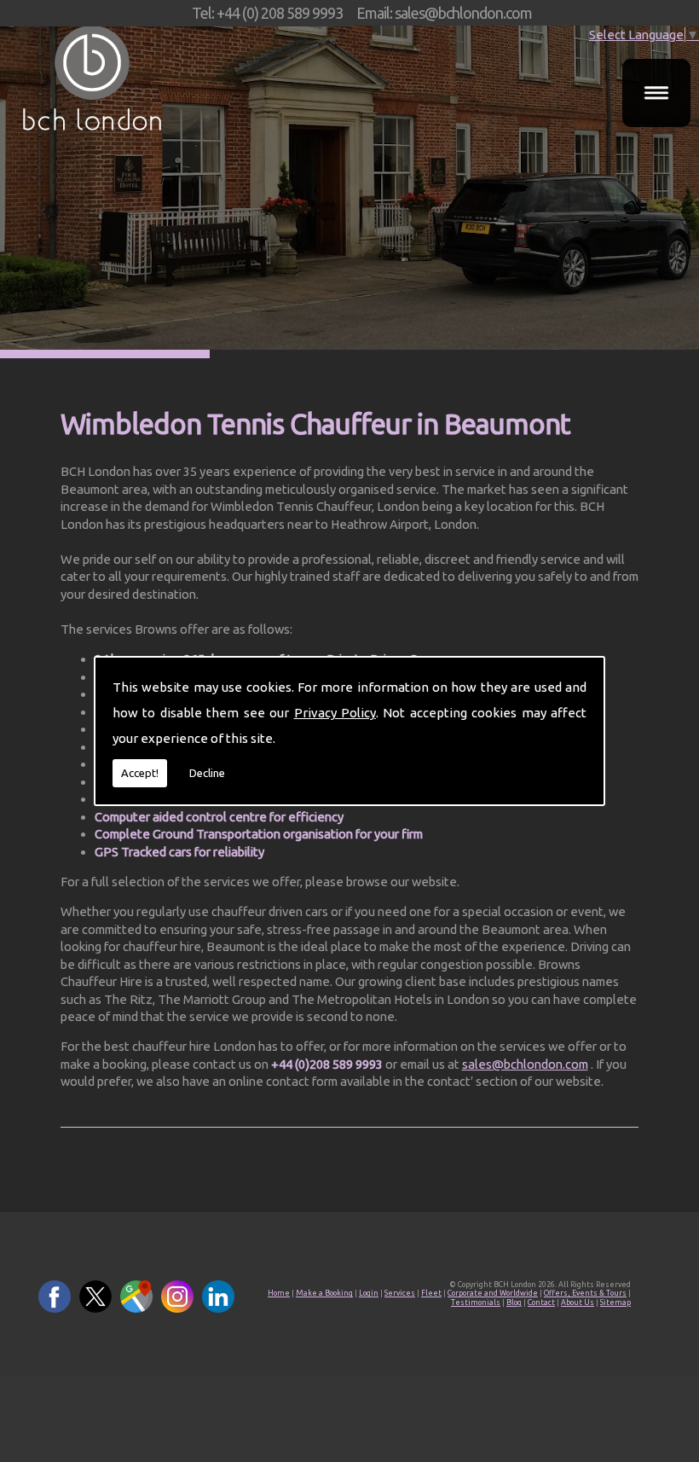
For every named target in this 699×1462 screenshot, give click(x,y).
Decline (207, 773)
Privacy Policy (335, 712)
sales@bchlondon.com (525, 1064)
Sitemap (615, 1302)
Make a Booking (324, 1293)
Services (399, 1293)
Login (368, 1293)
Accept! (140, 773)
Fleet (431, 1293)
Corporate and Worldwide (493, 1293)
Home (279, 1293)
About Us (577, 1302)
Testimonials (475, 1302)
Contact (541, 1302)
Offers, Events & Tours (585, 1293)
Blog (514, 1302)
